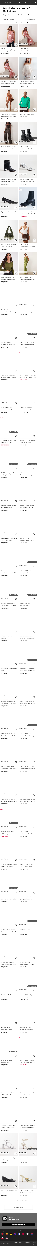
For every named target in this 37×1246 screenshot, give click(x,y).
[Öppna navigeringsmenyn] (3, 2)
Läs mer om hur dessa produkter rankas (17, 23)
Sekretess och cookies (30, 1242)
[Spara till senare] (16, 44)
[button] (2, 1234)
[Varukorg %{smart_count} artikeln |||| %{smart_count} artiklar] (34, 2)
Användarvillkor (31, 1244)
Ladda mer (19, 1207)
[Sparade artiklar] (30, 2)
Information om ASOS (18, 1242)
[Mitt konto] (25, 2)
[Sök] (20, 2)
